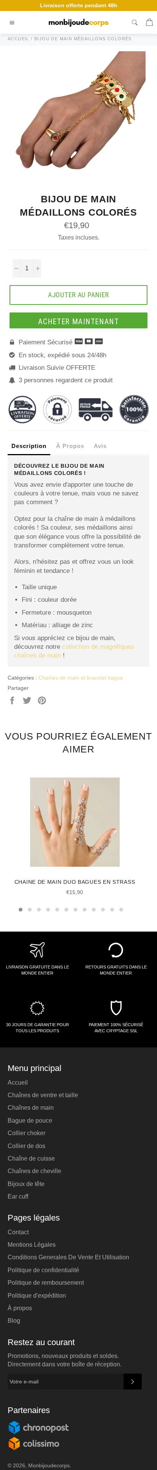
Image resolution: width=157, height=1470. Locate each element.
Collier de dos (26, 1146)
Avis (100, 446)
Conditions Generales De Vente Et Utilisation (68, 1257)
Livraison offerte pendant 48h (78, 5)
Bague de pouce (30, 1120)
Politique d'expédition (37, 1295)
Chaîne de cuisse (31, 1158)
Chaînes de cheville (34, 1171)
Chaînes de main (31, 1107)
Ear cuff (18, 1196)
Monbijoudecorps (49, 1465)
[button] (20, 909)
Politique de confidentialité (43, 1270)
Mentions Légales (32, 1244)
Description (28, 446)
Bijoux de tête (26, 1184)
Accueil (18, 1082)
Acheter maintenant (78, 321)
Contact (18, 1232)
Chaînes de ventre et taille (43, 1095)
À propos (20, 1308)
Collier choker (26, 1133)
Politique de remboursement (46, 1282)
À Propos (70, 446)
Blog (14, 1320)
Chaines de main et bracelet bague (80, 678)
